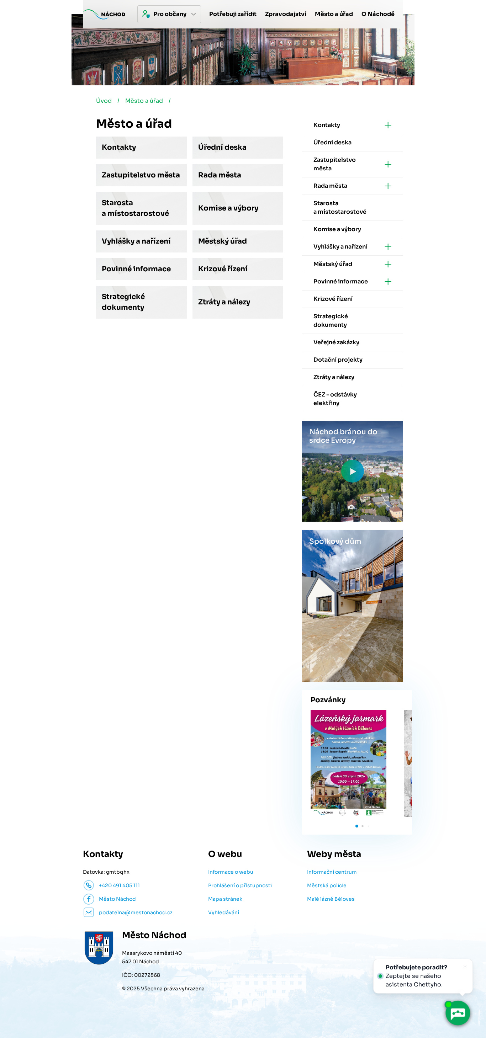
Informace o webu (230, 872)
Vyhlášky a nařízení (136, 241)
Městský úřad (222, 241)
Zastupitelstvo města (141, 175)
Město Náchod (117, 899)
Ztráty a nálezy (224, 302)
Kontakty (119, 147)
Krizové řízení (223, 269)
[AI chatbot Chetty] (457, 1013)
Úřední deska (222, 147)
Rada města (219, 175)
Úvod (104, 101)
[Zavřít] (465, 966)
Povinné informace (136, 269)
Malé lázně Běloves (331, 899)
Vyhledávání (223, 912)
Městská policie (327, 885)
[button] (356, 826)
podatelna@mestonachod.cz (136, 912)
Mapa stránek (225, 899)
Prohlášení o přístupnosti (240, 885)
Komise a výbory (228, 208)
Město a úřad (144, 101)
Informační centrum (332, 872)
